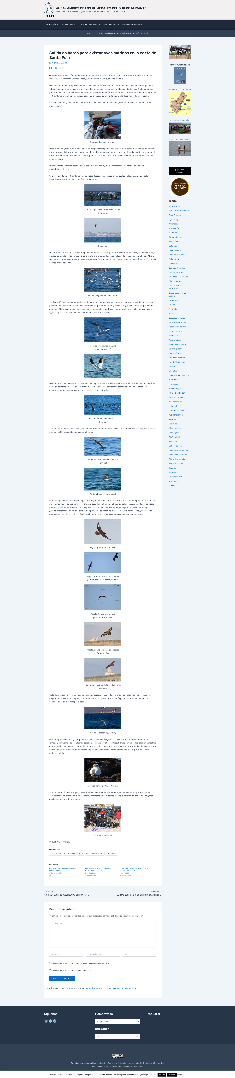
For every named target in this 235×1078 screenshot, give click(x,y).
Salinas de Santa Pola (178, 450)
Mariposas (173, 384)
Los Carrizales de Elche (179, 375)
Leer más (181, 1074)
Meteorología (175, 388)
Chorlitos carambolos (178, 277)
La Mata (172, 366)
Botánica (173, 246)
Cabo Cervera (175, 250)
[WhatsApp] (61, 67)
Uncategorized (175, 477)
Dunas (172, 305)
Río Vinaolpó (174, 441)
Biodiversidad (175, 241)
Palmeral (173, 406)
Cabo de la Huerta (177, 255)
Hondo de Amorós (177, 357)
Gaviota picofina (176, 349)
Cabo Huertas (175, 259)
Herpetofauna (175, 353)
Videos (172, 485)
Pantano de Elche (176, 410)
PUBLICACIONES (176, 415)
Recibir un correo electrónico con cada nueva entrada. (71, 970)
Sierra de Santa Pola (178, 459)
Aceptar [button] (162, 1075)
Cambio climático (177, 268)
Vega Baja (173, 481)
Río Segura (174, 432)
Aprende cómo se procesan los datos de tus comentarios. (113, 988)
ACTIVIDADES (174, 206)
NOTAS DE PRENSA (177, 393)
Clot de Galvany (175, 281)
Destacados (174, 300)
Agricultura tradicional (179, 210)
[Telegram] (56, 67)
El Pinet (172, 313)
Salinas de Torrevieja (178, 454)
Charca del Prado (176, 272)
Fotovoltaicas (175, 340)
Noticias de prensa (177, 397)
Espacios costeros (177, 318)
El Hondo (173, 309)
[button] (57, 24)
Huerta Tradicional (177, 362)
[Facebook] (50, 67)
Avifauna (173, 232)
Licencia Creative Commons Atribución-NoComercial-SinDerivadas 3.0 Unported (128, 1063)
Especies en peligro (177, 327)
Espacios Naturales (177, 322)
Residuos (173, 424)
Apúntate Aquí (142, 33)
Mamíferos (174, 379)
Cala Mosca (174, 263)
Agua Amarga (175, 215)
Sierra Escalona (176, 463)
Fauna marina (175, 331)
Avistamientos (175, 237)
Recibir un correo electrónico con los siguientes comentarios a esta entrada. (80, 963)
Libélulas (173, 371)
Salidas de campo (177, 446)
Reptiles (172, 419)
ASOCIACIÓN (174, 228)
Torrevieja (173, 472)
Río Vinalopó (174, 437)
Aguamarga (174, 219)
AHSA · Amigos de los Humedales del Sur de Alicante (101, 8)
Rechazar (172, 1075)
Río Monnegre (175, 428)
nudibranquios (175, 402)
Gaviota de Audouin (177, 344)
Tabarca (172, 468)
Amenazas (173, 224)
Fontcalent (173, 335)
